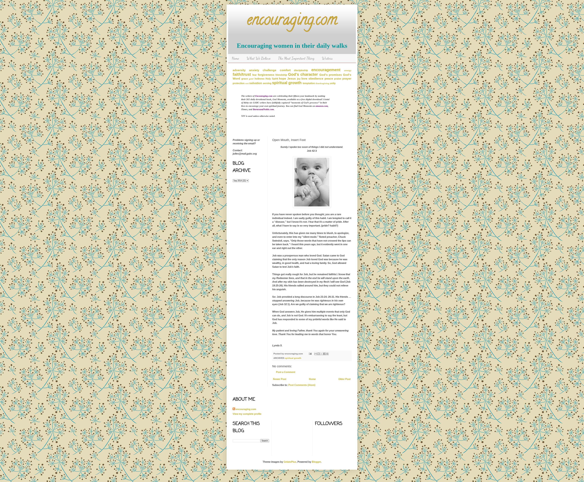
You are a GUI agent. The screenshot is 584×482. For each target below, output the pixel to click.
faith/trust (242, 74)
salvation (255, 83)
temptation (309, 83)
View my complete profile (247, 414)
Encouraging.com (264, 96)
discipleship (301, 70)
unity (333, 83)
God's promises (330, 74)
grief (251, 79)
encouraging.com (292, 21)
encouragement (326, 70)
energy (347, 70)
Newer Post (279, 379)
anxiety (254, 70)
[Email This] (315, 353)
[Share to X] (321, 353)
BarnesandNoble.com (263, 109)
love (304, 78)
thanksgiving (322, 83)
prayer (346, 78)
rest (247, 83)
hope (282, 78)
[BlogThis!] (318, 353)
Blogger (316, 462)
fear (254, 75)
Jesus (291, 78)
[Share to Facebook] (324, 353)
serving (267, 83)
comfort (285, 70)
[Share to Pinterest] (327, 353)
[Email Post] (310, 353)
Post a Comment (285, 372)
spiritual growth (287, 83)
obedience (316, 78)
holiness (259, 78)
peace (329, 78)
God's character (303, 74)
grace (244, 78)
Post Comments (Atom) (301, 385)
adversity (239, 70)
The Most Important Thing (296, 58)
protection (239, 83)
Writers (327, 58)
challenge (269, 70)
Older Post (344, 379)
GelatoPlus (290, 462)
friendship (281, 75)
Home (235, 58)
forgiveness (266, 74)
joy (299, 78)
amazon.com (322, 106)
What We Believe (259, 58)
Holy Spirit (272, 78)
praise (337, 78)
